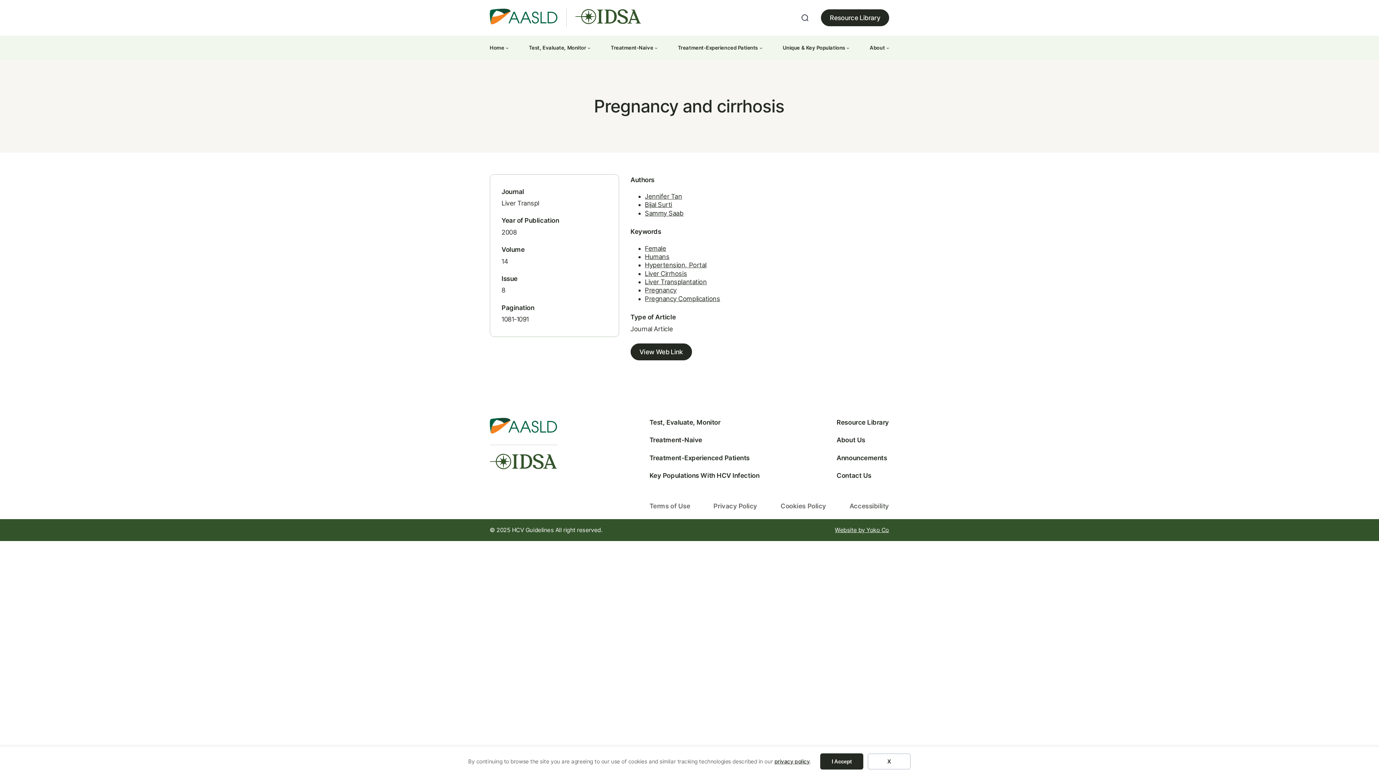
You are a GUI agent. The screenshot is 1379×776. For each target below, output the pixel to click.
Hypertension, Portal (676, 265)
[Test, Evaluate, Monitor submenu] (589, 47)
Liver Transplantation (676, 282)
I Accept (842, 761)
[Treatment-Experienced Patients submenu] (761, 47)
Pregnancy (661, 290)
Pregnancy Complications (682, 298)
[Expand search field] (805, 18)
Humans (657, 256)
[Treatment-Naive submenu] (656, 47)
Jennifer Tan (663, 196)
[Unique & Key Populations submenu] (847, 47)
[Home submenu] (507, 47)
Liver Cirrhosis (666, 273)
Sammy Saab (664, 213)
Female (655, 248)
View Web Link (661, 352)
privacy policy (792, 761)
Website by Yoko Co (862, 530)
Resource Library (855, 18)
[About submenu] (887, 47)
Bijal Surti (658, 204)
